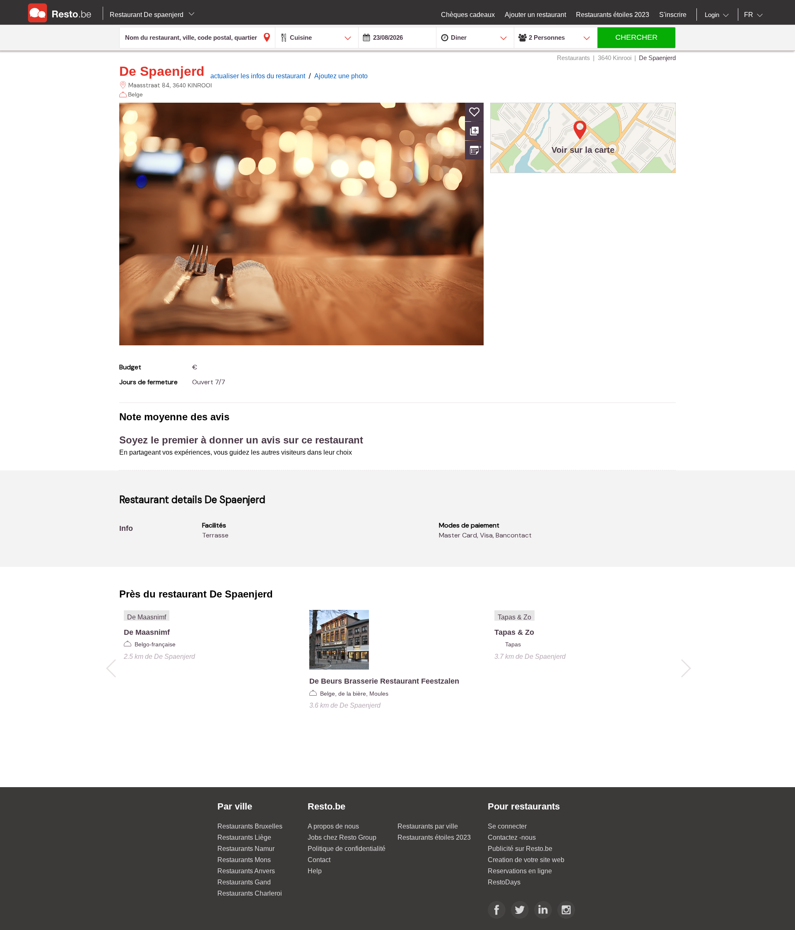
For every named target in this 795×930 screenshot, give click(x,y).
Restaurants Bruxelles (249, 826)
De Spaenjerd (162, 71)
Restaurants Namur (246, 848)
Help (315, 871)
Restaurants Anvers (246, 871)
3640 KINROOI (192, 85)
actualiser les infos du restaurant (258, 76)
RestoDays (504, 882)
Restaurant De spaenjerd (147, 14)
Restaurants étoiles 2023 (434, 837)
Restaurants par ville (428, 826)
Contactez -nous (512, 837)
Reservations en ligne (520, 871)
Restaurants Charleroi (249, 893)
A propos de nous (333, 826)
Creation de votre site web (526, 859)
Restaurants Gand (244, 882)
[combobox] (718, 15)
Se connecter (507, 826)
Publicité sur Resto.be (520, 848)
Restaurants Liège (244, 837)
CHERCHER (636, 37)
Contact (319, 859)
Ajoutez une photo (341, 76)
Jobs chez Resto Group (342, 837)
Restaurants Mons (244, 859)
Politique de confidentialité (346, 848)
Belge (135, 94)
